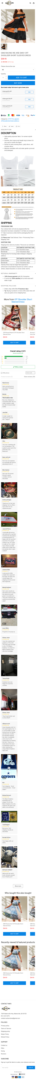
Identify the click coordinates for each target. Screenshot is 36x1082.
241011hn (11, 119)
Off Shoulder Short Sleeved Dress (21, 300)
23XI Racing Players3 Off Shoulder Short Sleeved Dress (13, 333)
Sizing (3, 1051)
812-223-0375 (5, 1016)
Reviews (3, 1054)
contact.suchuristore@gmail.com (10, 1018)
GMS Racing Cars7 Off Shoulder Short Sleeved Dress (13, 924)
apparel (16, 119)
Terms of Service (6, 1028)
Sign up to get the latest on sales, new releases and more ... (18, 1063)
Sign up (31, 1067)
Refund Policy (5, 1037)
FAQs (2, 1048)
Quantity (3, 74)
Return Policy (5, 1034)
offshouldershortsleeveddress (10, 121)
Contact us (4, 1045)
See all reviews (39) (18, 353)
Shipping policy (5, 1031)
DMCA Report (14, 1074)
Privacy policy (5, 1025)
